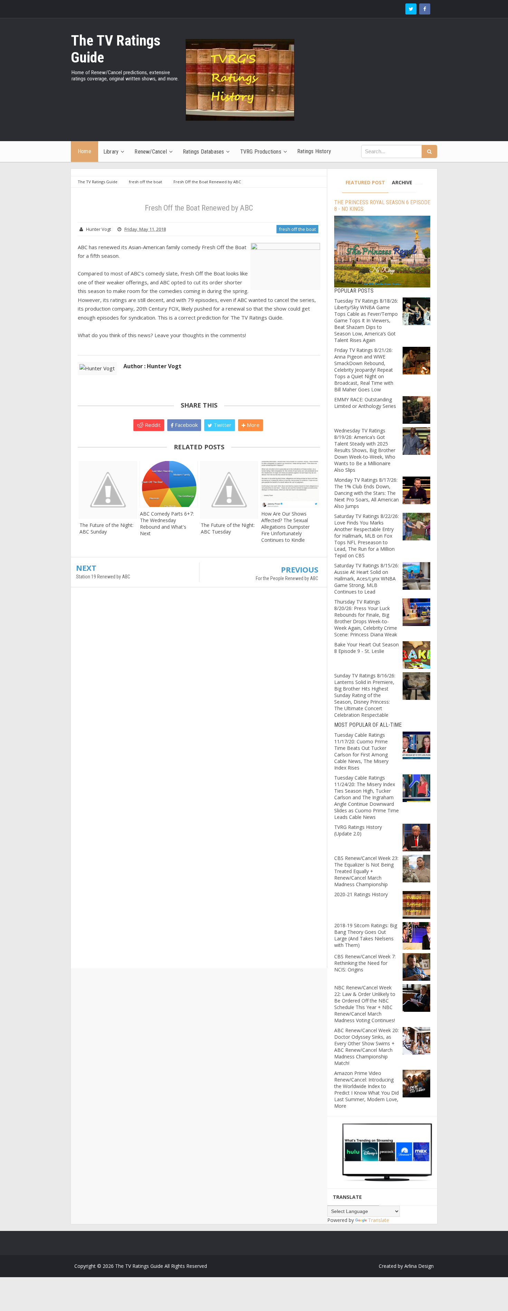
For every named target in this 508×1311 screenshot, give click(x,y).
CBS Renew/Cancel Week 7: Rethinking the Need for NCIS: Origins (365, 963)
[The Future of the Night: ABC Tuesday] (229, 489)
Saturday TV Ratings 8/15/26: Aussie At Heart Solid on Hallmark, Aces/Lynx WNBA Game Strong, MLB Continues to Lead (366, 578)
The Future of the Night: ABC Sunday (106, 528)
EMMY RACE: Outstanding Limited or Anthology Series (365, 402)
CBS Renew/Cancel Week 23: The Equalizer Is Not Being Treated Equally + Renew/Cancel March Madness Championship (366, 871)
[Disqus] (199, 692)
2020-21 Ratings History (361, 894)
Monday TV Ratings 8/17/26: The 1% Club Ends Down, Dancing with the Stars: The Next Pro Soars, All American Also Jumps (366, 493)
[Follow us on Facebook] (424, 8)
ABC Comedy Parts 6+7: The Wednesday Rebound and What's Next (167, 523)
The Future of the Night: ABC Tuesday (228, 528)
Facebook (185, 424)
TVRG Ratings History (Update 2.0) (358, 830)
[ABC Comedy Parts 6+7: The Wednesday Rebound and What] (168, 484)
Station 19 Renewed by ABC (103, 576)
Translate (378, 1220)
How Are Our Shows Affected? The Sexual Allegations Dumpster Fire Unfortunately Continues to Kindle (285, 526)
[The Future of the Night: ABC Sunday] (108, 489)
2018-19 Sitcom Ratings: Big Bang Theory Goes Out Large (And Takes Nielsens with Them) (365, 935)
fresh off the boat (297, 229)
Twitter (222, 424)
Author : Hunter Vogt (152, 366)
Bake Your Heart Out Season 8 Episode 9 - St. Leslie (366, 647)
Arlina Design (419, 1266)
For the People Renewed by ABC (287, 578)
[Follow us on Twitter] (410, 8)
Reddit (152, 424)
